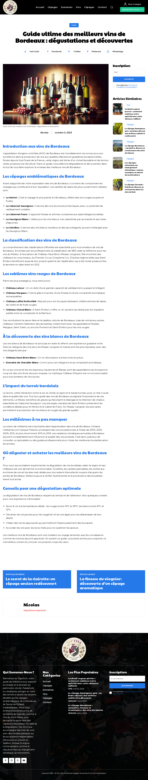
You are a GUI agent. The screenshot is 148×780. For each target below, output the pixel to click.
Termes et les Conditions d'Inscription (128, 692)
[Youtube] (23, 760)
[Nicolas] (13, 607)
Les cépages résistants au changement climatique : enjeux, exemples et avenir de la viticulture (134, 169)
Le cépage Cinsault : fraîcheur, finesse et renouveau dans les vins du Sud (134, 188)
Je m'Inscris (127, 686)
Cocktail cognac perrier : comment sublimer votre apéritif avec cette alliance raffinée (133, 114)
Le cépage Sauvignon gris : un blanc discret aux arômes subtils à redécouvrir (135, 132)
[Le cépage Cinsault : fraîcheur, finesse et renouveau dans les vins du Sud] (118, 184)
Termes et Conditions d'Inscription (126, 86)
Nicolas (44, 132)
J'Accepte (129, 79)
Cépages (130, 125)
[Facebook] (5, 760)
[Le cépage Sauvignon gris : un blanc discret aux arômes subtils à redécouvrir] (118, 128)
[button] (111, 7)
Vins (74, 25)
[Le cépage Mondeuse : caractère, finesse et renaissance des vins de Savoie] (118, 146)
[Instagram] (11, 760)
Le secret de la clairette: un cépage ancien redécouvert (31, 580)
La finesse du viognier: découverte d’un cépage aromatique (102, 583)
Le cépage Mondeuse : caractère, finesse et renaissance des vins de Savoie (135, 149)
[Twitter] (17, 760)
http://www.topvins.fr (34, 610)
